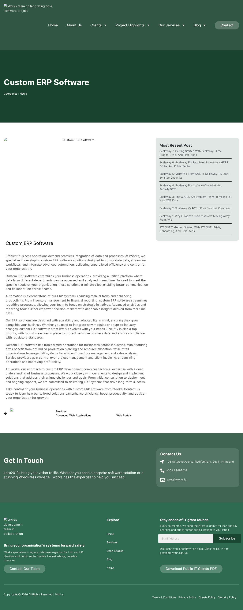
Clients (96, 25)
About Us (74, 25)
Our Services (169, 25)
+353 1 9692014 (176, 470)
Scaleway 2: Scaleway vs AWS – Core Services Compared (195, 208)
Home (53, 25)
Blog (197, 25)
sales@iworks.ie (176, 479)
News (23, 93)
